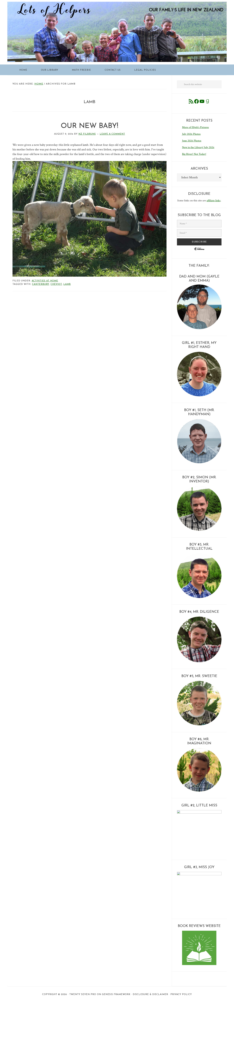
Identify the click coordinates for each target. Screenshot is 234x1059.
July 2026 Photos (191, 134)
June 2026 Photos (191, 141)
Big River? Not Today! (194, 154)
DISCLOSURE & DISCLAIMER (150, 994)
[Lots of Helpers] (117, 4)
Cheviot (56, 284)
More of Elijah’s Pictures (195, 127)
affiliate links (213, 200)
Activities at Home (45, 281)
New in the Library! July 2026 (198, 147)
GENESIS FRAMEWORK (116, 994)
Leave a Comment (112, 134)
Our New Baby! (89, 126)
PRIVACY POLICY (181, 994)
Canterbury (40, 284)
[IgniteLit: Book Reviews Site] (199, 964)
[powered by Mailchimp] (199, 251)
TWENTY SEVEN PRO (82, 994)
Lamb (67, 284)
